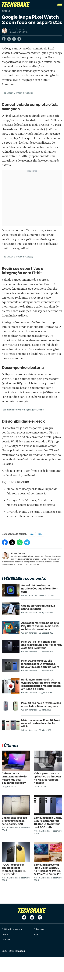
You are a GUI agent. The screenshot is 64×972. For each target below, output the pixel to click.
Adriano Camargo (18, 553)
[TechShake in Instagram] (32, 917)
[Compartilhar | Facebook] (4, 39)
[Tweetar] (9, 39)
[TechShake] (16, 4)
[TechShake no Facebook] (24, 917)
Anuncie (6, 939)
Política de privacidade (13, 929)
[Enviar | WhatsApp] (14, 39)
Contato (6, 934)
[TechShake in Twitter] (40, 917)
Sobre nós (39, 929)
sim (32, 534)
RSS (36, 934)
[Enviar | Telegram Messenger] (19, 39)
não (40, 534)
